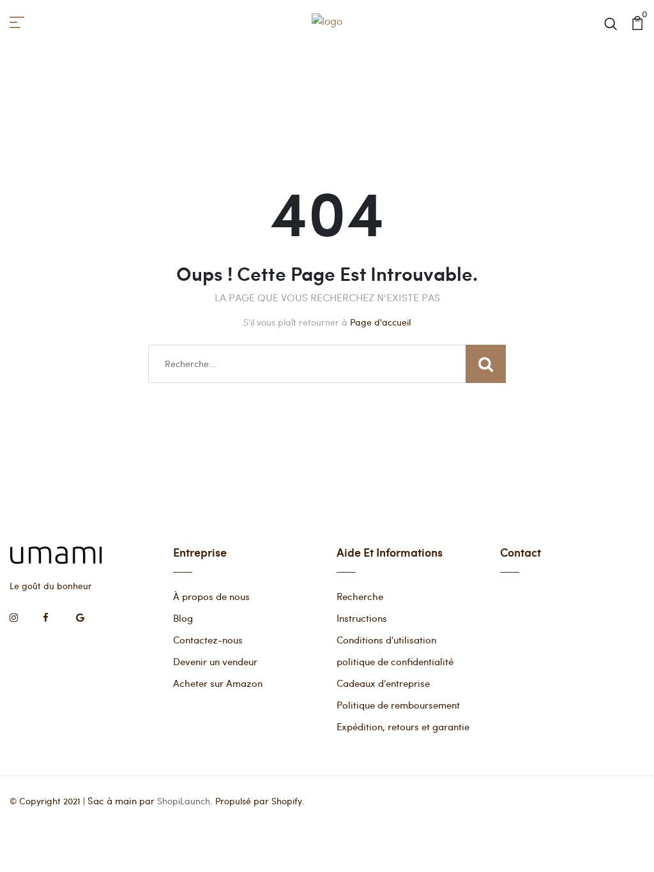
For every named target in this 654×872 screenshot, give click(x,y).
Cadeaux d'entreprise (383, 683)
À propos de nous (211, 596)
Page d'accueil (380, 322)
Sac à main (112, 800)
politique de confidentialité (395, 661)
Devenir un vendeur (215, 661)
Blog (183, 618)
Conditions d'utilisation (386, 639)
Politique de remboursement (398, 704)
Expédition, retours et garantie (403, 726)
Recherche (360, 596)
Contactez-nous (208, 639)
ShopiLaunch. (185, 801)
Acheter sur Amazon (217, 683)
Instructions (362, 618)
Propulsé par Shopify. (260, 801)
